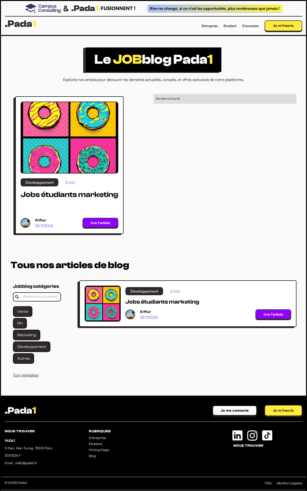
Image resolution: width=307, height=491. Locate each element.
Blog (92, 456)
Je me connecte (235, 410)
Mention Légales (289, 483)
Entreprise (210, 26)
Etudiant (230, 26)
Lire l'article (100, 223)
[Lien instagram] (252, 435)
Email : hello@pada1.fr (21, 463)
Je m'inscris (283, 25)
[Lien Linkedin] (237, 435)
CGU (268, 483)
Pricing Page (99, 450)
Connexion (250, 26)
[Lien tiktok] (267, 435)
